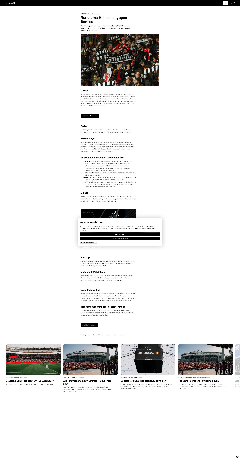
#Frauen (90, 335)
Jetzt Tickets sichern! (89, 116)
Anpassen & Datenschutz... (87, 242)
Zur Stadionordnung (89, 325)
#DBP (121, 335)
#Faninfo (98, 335)
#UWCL (106, 335)
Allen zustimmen (120, 234)
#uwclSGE (113, 335)
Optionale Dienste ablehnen (120, 238)
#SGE (83, 335)
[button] (234, 2)
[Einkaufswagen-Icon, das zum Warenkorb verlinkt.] (231, 3)
